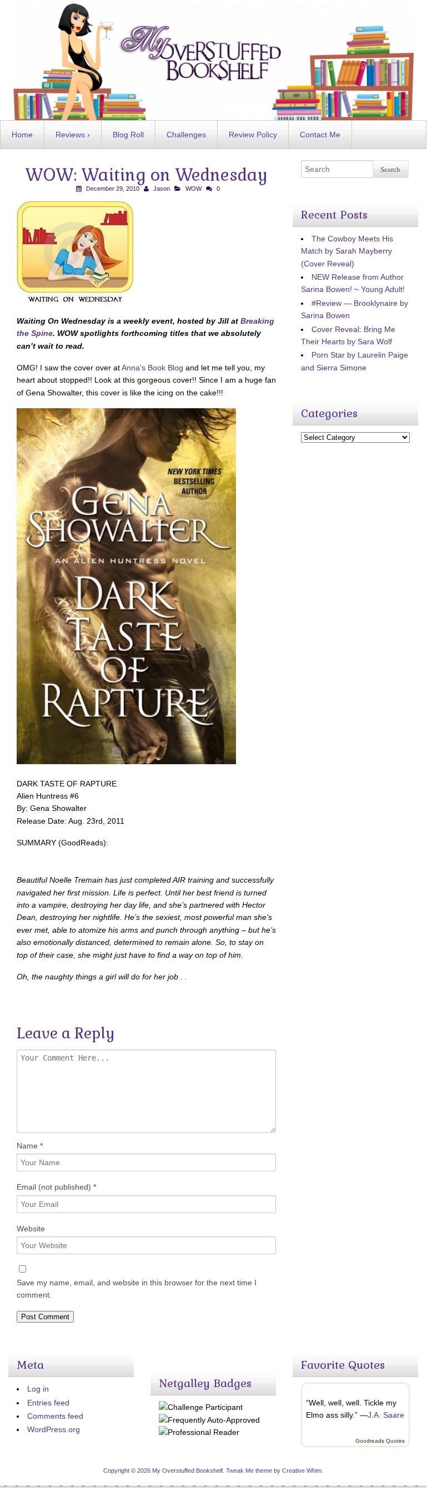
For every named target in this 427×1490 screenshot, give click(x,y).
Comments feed (55, 1416)
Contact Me (320, 134)
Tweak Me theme (249, 1470)
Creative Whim (301, 1470)
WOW (193, 188)
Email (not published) (56, 1186)
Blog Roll (128, 134)
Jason (161, 188)
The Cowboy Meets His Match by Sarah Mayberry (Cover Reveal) (347, 251)
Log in (38, 1388)
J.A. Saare (386, 1414)
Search (390, 169)
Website (31, 1228)
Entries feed (48, 1402)
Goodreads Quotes (380, 1441)
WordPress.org (53, 1429)
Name (30, 1145)
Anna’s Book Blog (152, 367)
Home (22, 134)
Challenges (186, 134)
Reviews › (73, 134)
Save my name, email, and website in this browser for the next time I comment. (137, 1288)
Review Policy (253, 134)
